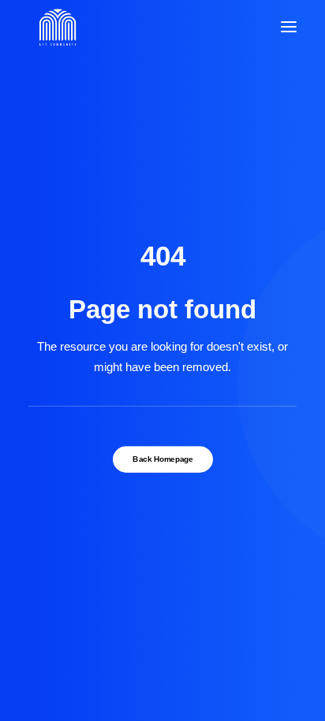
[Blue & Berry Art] (56, 26)
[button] (288, 27)
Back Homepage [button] (162, 459)
